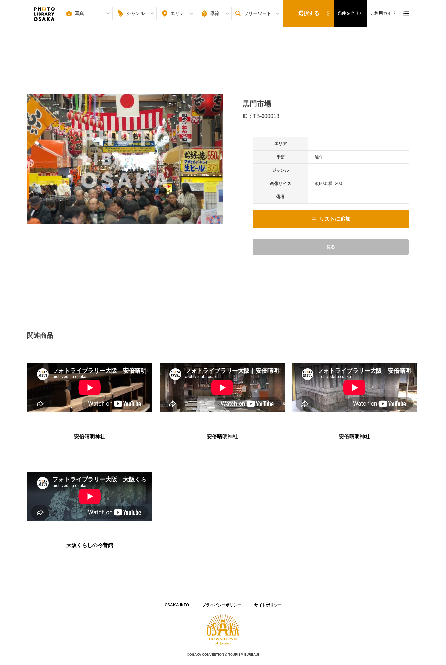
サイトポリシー (268, 605)
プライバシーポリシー (221, 605)
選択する (308, 13)
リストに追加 (335, 219)
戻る (331, 246)
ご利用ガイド (383, 13)
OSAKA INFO (177, 605)
